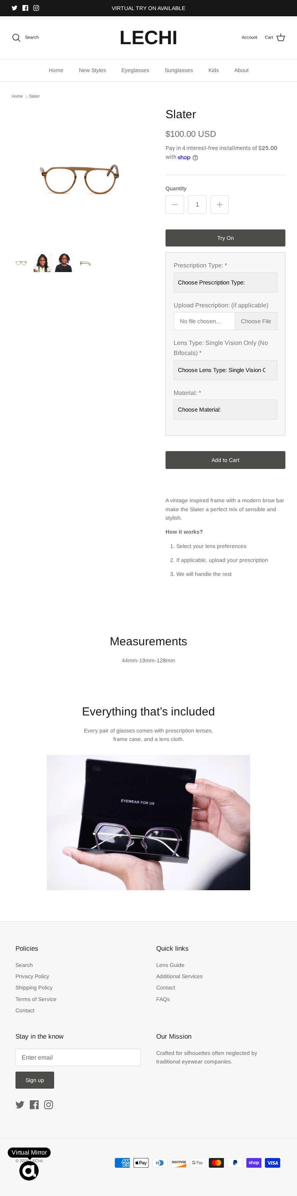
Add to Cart (225, 460)
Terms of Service (35, 999)
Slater (34, 96)
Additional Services (179, 976)
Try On (225, 238)
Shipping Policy (34, 987)
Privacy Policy (32, 976)
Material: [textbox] (187, 392)
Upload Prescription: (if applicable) (221, 305)
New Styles (92, 70)
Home (56, 70)
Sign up (35, 1080)
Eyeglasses (135, 70)
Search (24, 965)
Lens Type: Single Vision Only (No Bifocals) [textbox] (221, 347)
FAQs (163, 999)
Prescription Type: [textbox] (200, 265)
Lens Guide (170, 965)
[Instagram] (36, 8)
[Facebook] (25, 8)
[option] (80, 176)
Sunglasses (179, 70)
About (241, 70)
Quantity (176, 188)
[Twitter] (14, 8)
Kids (213, 70)
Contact (24, 1010)
